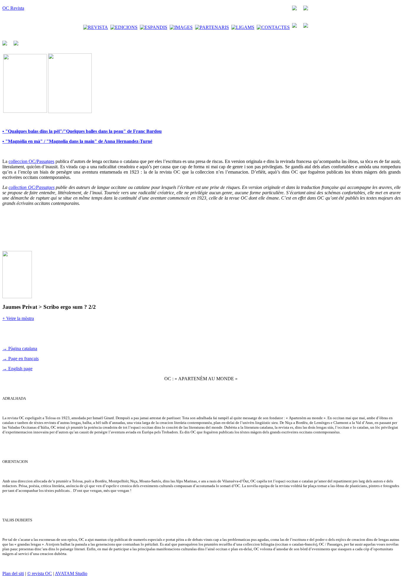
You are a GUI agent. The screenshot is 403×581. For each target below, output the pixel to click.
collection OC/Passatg (29, 187)
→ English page (17, 368)
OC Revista (13, 8)
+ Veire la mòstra (18, 318)
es (53, 187)
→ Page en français (20, 358)
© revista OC (39, 573)
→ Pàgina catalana (19, 348)
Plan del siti (13, 573)
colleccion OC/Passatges (31, 161)
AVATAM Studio (71, 573)
